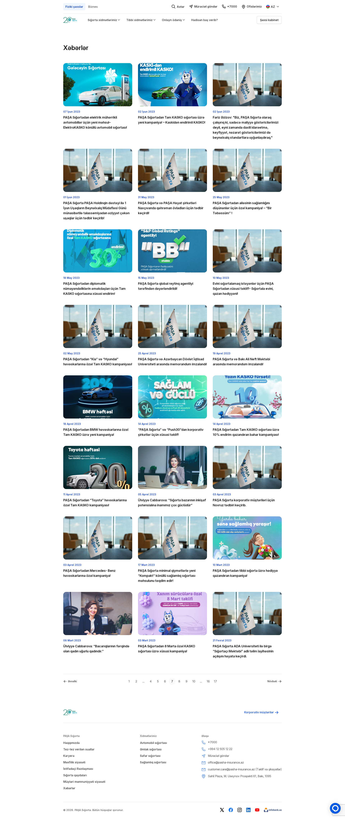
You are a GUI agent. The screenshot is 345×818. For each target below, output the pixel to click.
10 (193, 681)
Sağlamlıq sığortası (153, 762)
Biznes (93, 6)
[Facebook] (231, 810)
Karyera (68, 756)
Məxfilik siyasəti (74, 762)
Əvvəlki (72, 681)
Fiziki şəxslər (74, 6)
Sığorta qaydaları (75, 775)
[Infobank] (273, 810)
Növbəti (272, 681)
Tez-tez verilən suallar (79, 749)
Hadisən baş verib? (204, 20)
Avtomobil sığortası (153, 743)
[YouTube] (257, 810)
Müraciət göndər (205, 6)
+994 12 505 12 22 (220, 749)
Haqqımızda (71, 743)
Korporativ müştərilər (259, 712)
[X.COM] (222, 810)
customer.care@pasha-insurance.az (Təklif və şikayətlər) (245, 769)
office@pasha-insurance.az (226, 762)
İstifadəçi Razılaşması (78, 769)
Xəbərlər (69, 788)
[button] (269, 20)
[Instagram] (239, 810)
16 (208, 681)
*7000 (232, 6)
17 (215, 681)
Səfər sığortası (150, 756)
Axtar (181, 6)
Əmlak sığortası (151, 749)
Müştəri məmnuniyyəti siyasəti (84, 781)
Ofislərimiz (254, 6)
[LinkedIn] (248, 810)
